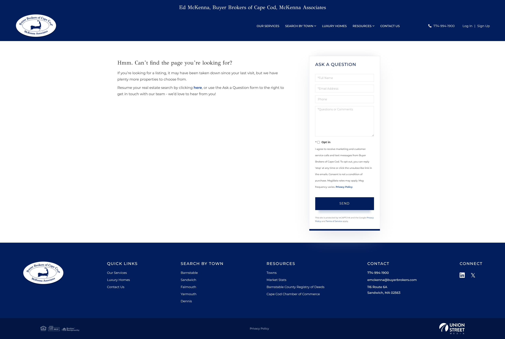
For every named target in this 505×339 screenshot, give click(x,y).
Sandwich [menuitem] (188, 280)
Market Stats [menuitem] (276, 280)
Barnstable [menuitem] (189, 273)
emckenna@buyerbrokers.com (392, 280)
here (198, 87)
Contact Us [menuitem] (390, 26)
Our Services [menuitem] (268, 26)
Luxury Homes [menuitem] (334, 26)
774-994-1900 (443, 26)
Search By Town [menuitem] (299, 26)
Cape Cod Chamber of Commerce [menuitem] (293, 294)
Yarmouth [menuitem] (188, 294)
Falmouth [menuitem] (188, 287)
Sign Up (483, 26)
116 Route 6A (383, 290)
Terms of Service (334, 221)
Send (344, 203)
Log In (467, 26)
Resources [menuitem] (362, 26)
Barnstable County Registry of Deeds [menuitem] (295, 287)
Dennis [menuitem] (186, 301)
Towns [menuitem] (272, 273)
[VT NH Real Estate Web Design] (452, 328)
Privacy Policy (344, 187)
